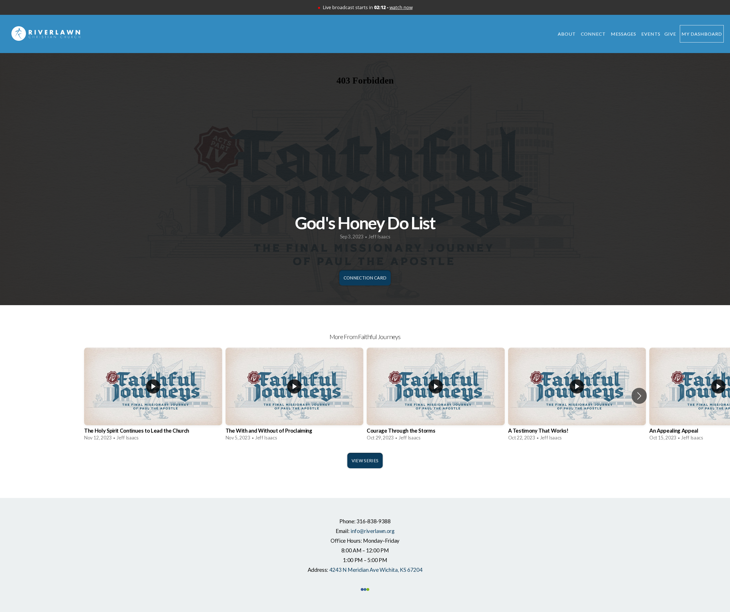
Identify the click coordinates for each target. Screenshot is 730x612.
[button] (639, 396)
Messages (624, 34)
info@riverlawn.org (372, 531)
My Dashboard (702, 34)
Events (650, 34)
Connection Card (365, 277)
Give (670, 34)
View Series (365, 460)
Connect (594, 34)
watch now (401, 7)
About (567, 34)
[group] (153, 396)
